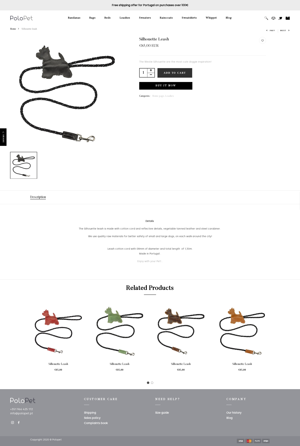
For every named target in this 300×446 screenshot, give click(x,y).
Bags (92, 18)
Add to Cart (175, 73)
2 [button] (152, 383)
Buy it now (166, 86)
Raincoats (166, 18)
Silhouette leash (58, 364)
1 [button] (148, 383)
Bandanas (74, 18)
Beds (108, 18)
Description (38, 197)
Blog (229, 18)
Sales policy (92, 417)
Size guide (162, 412)
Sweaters (145, 18)
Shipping (90, 412)
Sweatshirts (189, 18)
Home (13, 29)
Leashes (125, 18)
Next (283, 30)
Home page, (158, 96)
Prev (272, 30)
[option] (67, 93)
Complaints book (96, 423)
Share (3, 138)
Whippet (211, 18)
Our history (233, 412)
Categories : (145, 96)
